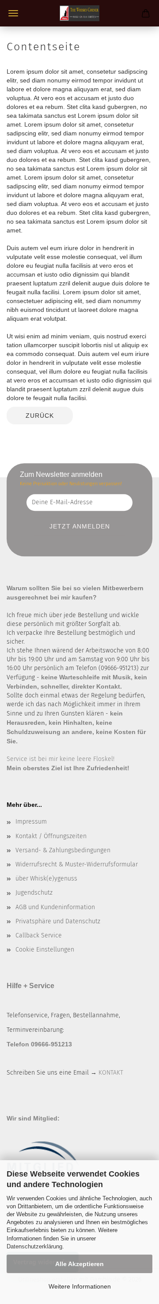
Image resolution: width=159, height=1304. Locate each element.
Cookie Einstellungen (44, 949)
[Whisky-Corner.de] (79, 13)
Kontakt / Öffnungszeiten (51, 836)
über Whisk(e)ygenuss (46, 878)
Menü (13, 13)
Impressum (31, 821)
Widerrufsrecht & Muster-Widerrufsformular (76, 864)
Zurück (40, 415)
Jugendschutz (34, 892)
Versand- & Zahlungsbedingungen (62, 850)
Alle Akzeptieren (79, 1263)
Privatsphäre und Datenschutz (57, 921)
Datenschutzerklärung (34, 1246)
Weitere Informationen (80, 1286)
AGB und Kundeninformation (55, 907)
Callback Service (38, 935)
